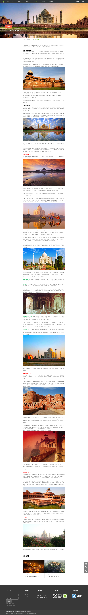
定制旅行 (43, 1)
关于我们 (77, 1)
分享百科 (16, 34)
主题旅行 (35, 1)
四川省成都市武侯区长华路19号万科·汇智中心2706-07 (20, 611)
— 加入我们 (26, 598)
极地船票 (27, 1)
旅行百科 (51, 1)
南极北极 (19, 1)
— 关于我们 (26, 594)
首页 (13, 1)
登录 (83, 1)
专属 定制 (86, 564)
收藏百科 (9, 34)
